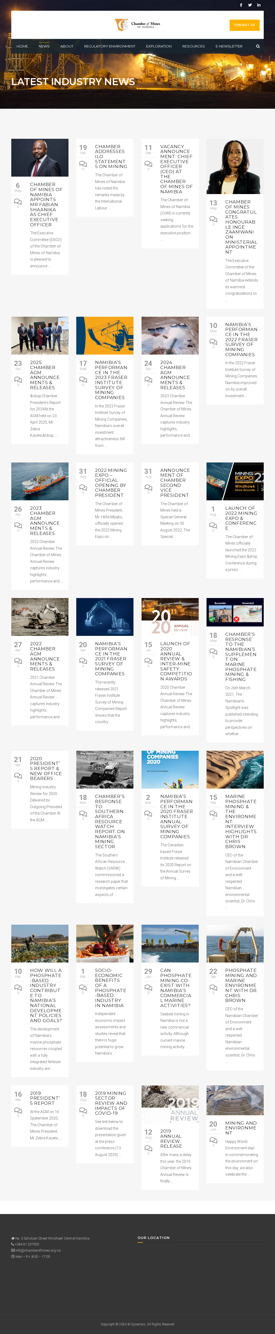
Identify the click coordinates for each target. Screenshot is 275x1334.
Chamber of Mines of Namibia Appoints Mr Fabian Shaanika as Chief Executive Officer (46, 204)
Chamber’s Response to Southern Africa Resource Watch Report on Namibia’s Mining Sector (110, 821)
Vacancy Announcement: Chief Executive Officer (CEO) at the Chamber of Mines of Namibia (176, 169)
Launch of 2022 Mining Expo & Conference (241, 518)
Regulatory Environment (109, 46)
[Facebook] (241, 5)
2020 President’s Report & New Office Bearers (46, 768)
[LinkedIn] (259, 5)
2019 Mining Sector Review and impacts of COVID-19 (111, 1103)
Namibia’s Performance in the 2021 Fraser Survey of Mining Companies (111, 658)
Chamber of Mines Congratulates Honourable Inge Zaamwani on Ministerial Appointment (241, 227)
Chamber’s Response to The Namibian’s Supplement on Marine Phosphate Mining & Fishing (240, 657)
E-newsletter (229, 46)
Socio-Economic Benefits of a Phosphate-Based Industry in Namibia (110, 988)
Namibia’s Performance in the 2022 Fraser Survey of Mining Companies (241, 339)
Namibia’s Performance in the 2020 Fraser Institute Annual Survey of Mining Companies (176, 816)
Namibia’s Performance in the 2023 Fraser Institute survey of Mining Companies (111, 380)
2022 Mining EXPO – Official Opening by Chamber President (111, 483)
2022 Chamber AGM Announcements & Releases (45, 656)
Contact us (244, 25)
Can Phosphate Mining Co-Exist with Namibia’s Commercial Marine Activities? (175, 988)
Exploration (159, 46)
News (44, 46)
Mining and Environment (241, 1128)
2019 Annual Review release (171, 1138)
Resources (193, 46)
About (66, 46)
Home (22, 46)
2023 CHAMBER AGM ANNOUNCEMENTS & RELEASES (45, 520)
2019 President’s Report (45, 1098)
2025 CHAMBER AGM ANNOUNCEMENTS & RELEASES (45, 375)
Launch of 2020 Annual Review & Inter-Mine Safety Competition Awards (176, 661)
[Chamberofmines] (137, 25)
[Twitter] (250, 5)
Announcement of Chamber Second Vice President (175, 483)
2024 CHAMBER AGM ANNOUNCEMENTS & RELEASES (175, 375)
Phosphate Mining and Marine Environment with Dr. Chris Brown (241, 985)
